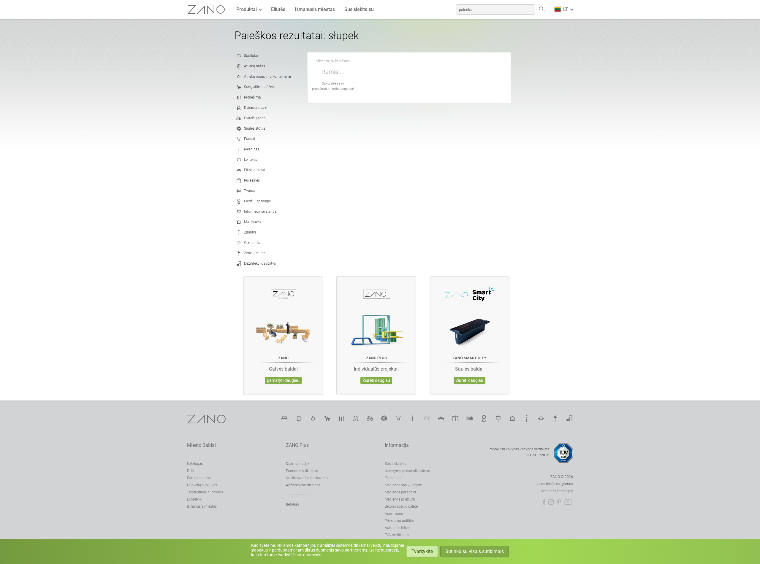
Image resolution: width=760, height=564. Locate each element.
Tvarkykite (422, 551)
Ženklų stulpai (255, 253)
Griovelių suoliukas (202, 485)
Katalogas (195, 464)
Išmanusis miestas (315, 9)
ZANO (206, 9)
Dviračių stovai (255, 108)
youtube (567, 502)
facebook (544, 502)
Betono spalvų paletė (401, 506)
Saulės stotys (254, 128)
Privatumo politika (399, 521)
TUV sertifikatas (397, 535)
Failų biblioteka (199, 478)
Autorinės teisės (397, 528)
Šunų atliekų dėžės (259, 87)
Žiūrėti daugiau (376, 380)
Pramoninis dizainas (302, 471)
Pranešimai (253, 97)
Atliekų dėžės (254, 66)
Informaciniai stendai (260, 211)
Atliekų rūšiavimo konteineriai (267, 76)
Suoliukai (251, 56)
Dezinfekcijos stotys (260, 263)
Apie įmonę (394, 513)
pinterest (559, 502)
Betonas (292, 504)
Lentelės (250, 160)
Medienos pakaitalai (400, 492)
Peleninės (251, 149)
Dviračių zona (254, 118)
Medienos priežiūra (400, 499)
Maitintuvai (253, 222)
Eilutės (278, 9)
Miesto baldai (201, 445)
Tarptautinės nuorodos (205, 492)
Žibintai (250, 232)
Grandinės (252, 243)
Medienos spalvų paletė (403, 485)
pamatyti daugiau (283, 380)
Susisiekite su (359, 9)
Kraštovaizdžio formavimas (307, 478)
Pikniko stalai (254, 170)
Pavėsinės (252, 180)
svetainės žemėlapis (557, 491)
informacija (397, 445)
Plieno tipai (393, 478)
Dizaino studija (297, 464)
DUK (190, 471)
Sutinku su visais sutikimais (474, 551)
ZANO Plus (297, 445)
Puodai (249, 139)
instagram (551, 502)
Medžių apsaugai (257, 201)
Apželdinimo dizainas (303, 485)
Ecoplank (194, 499)
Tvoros (249, 191)
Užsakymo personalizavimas (407, 471)
